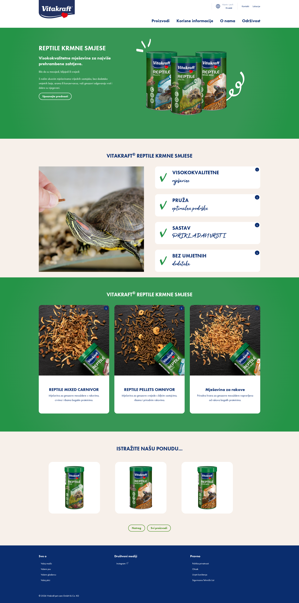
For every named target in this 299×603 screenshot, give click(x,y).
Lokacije (256, 6)
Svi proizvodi (159, 528)
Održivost (251, 20)
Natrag (136, 528)
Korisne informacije (194, 20)
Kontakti (245, 6)
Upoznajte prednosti (55, 96)
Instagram (121, 563)
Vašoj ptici (45, 580)
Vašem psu (46, 569)
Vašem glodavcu (48, 574)
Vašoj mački (46, 563)
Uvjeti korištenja (199, 574)
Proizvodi (161, 20)
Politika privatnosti (200, 563)
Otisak (195, 569)
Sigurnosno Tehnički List (203, 580)
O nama (227, 20)
